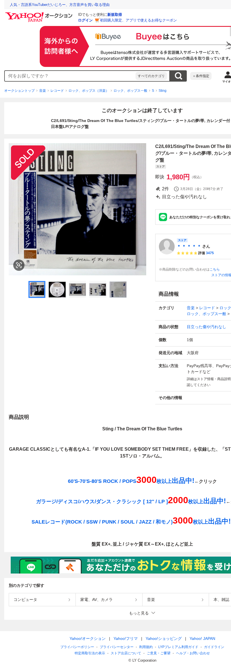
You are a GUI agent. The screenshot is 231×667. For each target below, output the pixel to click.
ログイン (85, 20)
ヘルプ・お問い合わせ (193, 653)
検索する (178, 76)
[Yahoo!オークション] (39, 14)
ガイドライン (214, 647)
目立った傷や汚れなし (206, 326)
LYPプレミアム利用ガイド (178, 647)
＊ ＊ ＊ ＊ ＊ (189, 246)
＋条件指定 (200, 76)
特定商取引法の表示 (90, 653)
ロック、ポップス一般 (130, 91)
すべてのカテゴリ (151, 76)
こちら (215, 269)
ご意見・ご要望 (158, 653)
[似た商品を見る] (19, 265)
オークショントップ (19, 91)
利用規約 (146, 647)
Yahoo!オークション (88, 638)
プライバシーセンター (117, 647)
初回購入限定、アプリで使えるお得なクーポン (138, 20)
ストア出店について (126, 653)
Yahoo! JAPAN (202, 638)
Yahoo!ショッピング (164, 638)
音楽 (42, 91)
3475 (210, 253)
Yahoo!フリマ (126, 638)
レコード (57, 91)
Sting (162, 91)
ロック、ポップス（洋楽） (88, 91)
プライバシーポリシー (77, 647)
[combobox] (70, 76)
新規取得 (114, 14)
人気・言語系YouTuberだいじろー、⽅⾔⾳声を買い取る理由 (60, 5)
